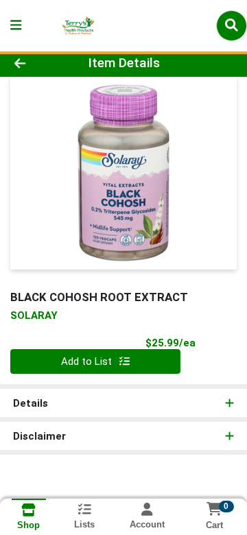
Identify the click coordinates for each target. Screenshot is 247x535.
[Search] (231, 25)
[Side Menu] (15, 25)
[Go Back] (38, 63)
